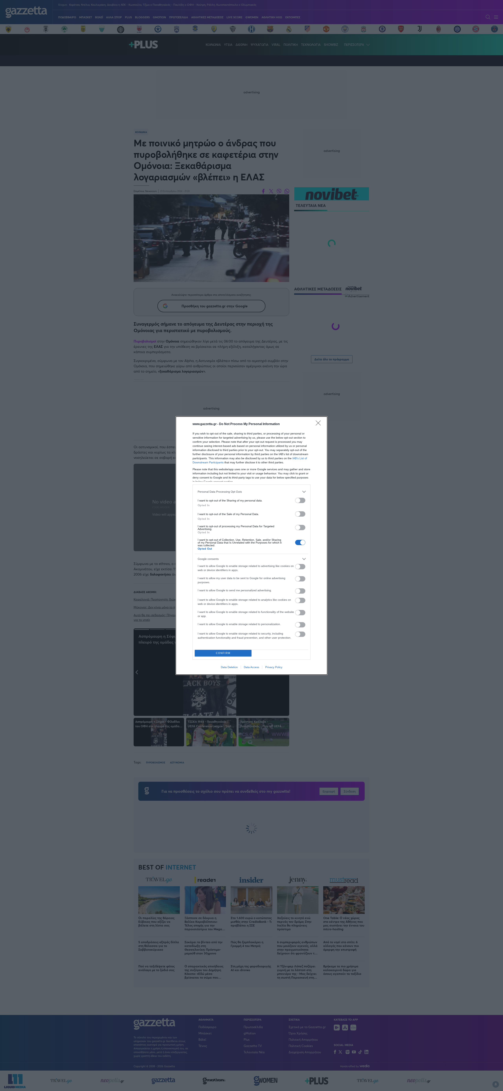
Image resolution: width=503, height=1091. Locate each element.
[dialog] (251, 546)
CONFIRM (223, 653)
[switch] (300, 500)
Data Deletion (229, 667)
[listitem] (251, 492)
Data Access (251, 667)
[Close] (319, 424)
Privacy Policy (273, 667)
